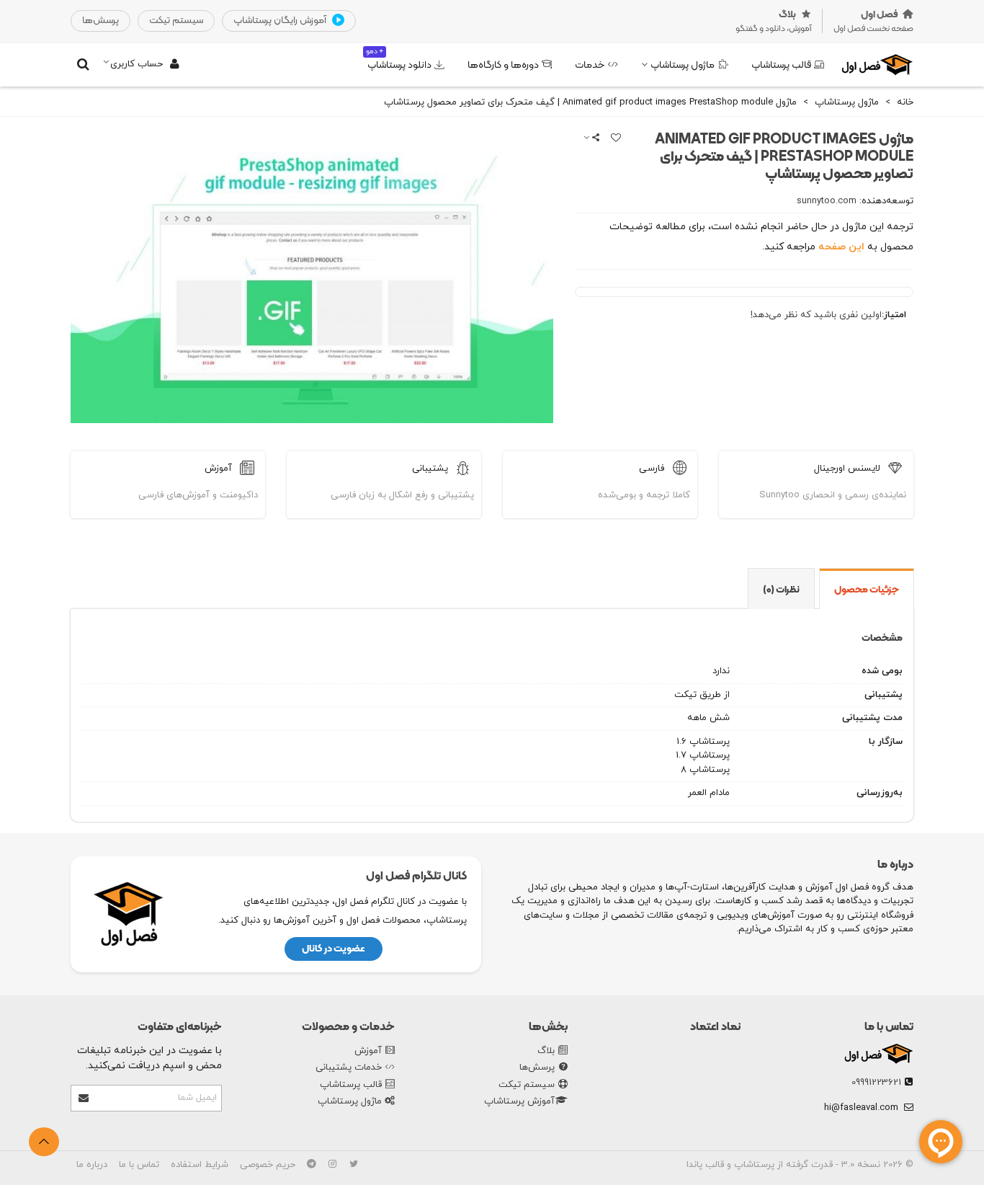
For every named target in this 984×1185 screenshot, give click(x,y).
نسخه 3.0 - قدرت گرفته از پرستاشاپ (805, 1164)
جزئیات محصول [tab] (866, 590)
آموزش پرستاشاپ (519, 1101)
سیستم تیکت (526, 1084)
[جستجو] (82, 64)
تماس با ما (888, 1027)
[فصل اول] (877, 64)
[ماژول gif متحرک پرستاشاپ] (312, 415)
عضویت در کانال (333, 949)
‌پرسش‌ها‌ (100, 20)
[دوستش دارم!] (615, 139)
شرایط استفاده (199, 1164)
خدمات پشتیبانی (349, 1067)
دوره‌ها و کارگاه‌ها (503, 65)
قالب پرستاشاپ (781, 65)
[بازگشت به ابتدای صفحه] (44, 1141)
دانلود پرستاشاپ (398, 59)
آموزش (368, 1050)
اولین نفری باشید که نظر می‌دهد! (816, 315)
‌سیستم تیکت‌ (176, 20)
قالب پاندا (705, 1164)
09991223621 (876, 1082)
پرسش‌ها (537, 1067)
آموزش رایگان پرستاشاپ (280, 20)
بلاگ (546, 1050)
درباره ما (91, 1164)
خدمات (590, 65)
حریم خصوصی (267, 1164)
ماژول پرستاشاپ (682, 65)
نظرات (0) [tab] (781, 590)
